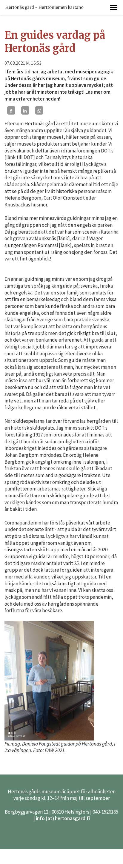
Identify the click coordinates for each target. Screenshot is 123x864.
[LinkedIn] (25, 110)
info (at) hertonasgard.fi (63, 818)
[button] (114, 7)
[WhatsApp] (39, 110)
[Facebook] (11, 110)
